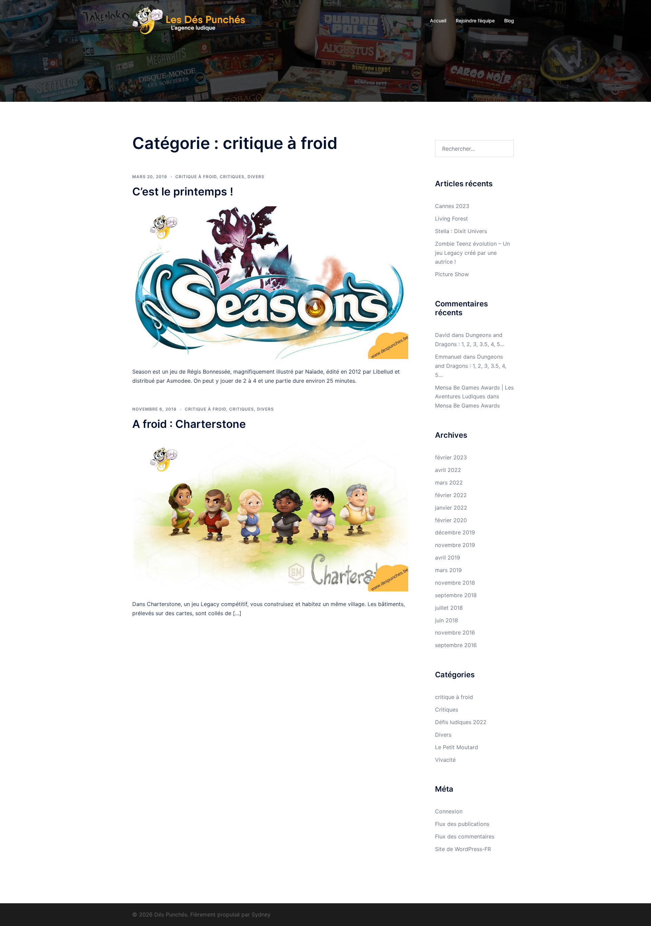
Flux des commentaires (464, 836)
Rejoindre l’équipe (475, 20)
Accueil (438, 20)
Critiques (232, 176)
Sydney (261, 914)
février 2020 (451, 520)
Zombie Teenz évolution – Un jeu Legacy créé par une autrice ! (472, 252)
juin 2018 (446, 620)
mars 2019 (448, 570)
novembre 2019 (455, 545)
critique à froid (196, 176)
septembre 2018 (456, 595)
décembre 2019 (455, 532)
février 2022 (451, 495)
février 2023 (451, 457)
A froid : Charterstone (189, 424)
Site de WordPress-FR (463, 849)
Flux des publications (462, 823)
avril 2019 (447, 557)
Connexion (448, 811)
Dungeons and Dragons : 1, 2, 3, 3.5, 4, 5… (470, 365)
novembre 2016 (455, 632)
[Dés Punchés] (193, 20)
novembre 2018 (455, 582)
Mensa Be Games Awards (467, 405)
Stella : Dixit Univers (461, 231)
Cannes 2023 (452, 206)
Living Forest (451, 218)
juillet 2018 (449, 607)
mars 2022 (449, 482)
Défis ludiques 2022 (461, 722)
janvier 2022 (451, 507)
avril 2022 (448, 470)
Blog (509, 20)
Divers (256, 176)
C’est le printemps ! (182, 191)
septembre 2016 (456, 645)
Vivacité (445, 759)
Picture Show (452, 274)
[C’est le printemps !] (271, 282)
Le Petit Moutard (456, 747)
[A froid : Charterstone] (271, 514)
